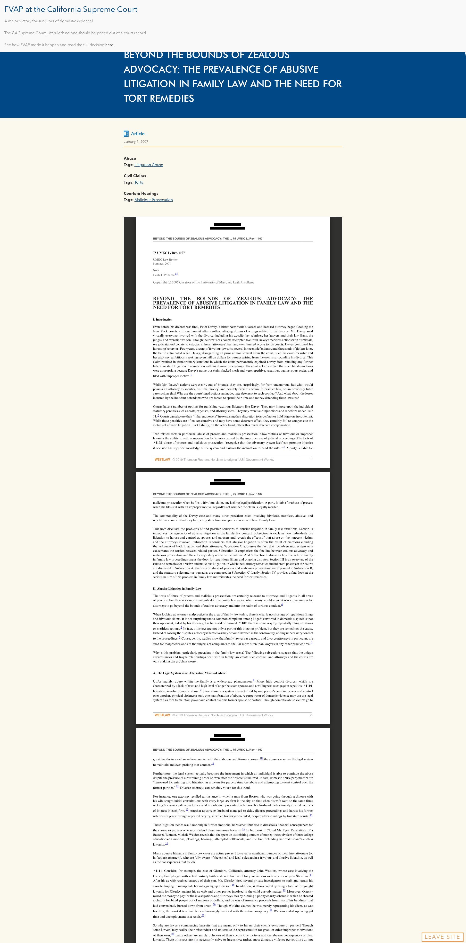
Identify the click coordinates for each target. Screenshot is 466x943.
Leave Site (442, 937)
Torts (138, 183)
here (109, 45)
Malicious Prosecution (153, 200)
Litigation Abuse (148, 165)
